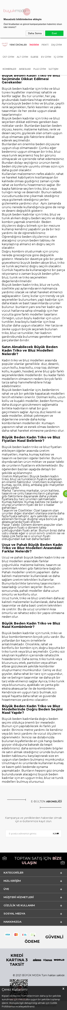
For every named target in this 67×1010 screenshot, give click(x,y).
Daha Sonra (35, 33)
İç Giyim (58, 57)
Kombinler (9, 69)
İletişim (53, 69)
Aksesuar (25, 69)
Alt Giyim (22, 57)
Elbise (34, 57)
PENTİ (45, 44)
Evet (54, 33)
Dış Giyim (56, 44)
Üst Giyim (8, 57)
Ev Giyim (46, 57)
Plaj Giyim (39, 69)
